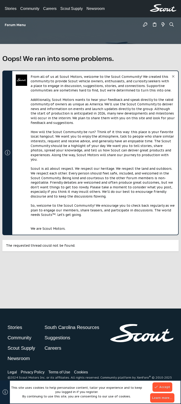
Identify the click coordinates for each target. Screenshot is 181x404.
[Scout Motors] (163, 8)
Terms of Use (59, 372)
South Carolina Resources (72, 327)
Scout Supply (71, 9)
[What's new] (163, 25)
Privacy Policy (33, 372)
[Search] (171, 25)
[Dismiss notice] (173, 77)
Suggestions (57, 337)
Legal (12, 372)
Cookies (81, 372)
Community (29, 9)
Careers (50, 9)
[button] (16, 25)
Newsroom (95, 9)
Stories (10, 9)
